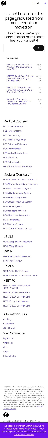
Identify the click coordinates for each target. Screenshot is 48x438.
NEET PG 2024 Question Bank (16, 297)
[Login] (45, 3)
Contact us (8, 323)
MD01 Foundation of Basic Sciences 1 (20, 179)
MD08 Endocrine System (14, 211)
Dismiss (30, 434)
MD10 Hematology (11, 220)
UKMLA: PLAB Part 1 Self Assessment (20, 275)
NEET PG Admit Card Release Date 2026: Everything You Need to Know (20, 78)
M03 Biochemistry (11, 135)
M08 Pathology (10, 157)
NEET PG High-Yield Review (15, 301)
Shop (5, 351)
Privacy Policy (9, 356)
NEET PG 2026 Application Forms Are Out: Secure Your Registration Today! (19, 89)
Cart (5, 347)
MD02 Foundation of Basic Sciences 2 (20, 184)
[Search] (38, 48)
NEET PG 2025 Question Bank (16, 306)
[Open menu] (33, 3)
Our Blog (7, 319)
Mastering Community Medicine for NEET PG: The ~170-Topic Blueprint (19, 101)
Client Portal (9, 328)
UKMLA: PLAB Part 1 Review (15, 271)
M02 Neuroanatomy (12, 131)
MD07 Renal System (12, 206)
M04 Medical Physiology (14, 140)
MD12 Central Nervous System (17, 228)
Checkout (8, 343)
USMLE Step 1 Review (13, 246)
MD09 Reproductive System (16, 215)
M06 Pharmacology (12, 149)
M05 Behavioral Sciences (15, 144)
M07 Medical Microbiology (15, 153)
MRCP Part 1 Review (12, 261)
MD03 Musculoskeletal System (17, 188)
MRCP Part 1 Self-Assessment (17, 256)
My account (8, 338)
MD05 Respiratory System (15, 197)
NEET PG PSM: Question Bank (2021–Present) (16, 286)
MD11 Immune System (13, 224)
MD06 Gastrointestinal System (17, 202)
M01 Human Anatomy (13, 126)
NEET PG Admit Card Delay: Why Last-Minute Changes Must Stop (19, 66)
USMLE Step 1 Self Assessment (17, 242)
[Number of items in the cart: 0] (38, 3)
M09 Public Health (11, 162)
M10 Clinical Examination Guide (17, 166)
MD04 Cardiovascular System (17, 193)
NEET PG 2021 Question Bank (16, 292)
